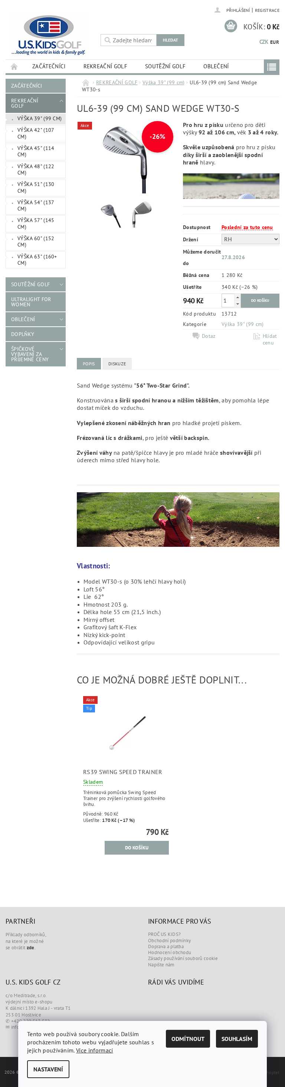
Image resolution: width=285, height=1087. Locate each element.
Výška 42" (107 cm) (35, 133)
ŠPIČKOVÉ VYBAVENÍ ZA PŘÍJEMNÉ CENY (30, 354)
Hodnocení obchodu (169, 952)
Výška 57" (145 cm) (35, 223)
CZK (264, 41)
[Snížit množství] (237, 303)
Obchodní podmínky (169, 940)
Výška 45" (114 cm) (35, 151)
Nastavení (48, 1069)
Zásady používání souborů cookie (183, 958)
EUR (274, 42)
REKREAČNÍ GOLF (105, 66)
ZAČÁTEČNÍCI (49, 66)
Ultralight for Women (31, 302)
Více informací (94, 1050)
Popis (89, 363)
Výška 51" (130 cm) (35, 187)
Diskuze (117, 363)
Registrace (267, 10)
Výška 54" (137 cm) (35, 205)
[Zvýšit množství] (237, 297)
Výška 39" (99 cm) (39, 118)
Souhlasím (237, 1038)
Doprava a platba (166, 946)
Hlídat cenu (270, 339)
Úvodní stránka (14, 66)
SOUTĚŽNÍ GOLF (165, 66)
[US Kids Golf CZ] (51, 35)
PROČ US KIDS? (164, 934)
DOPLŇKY (22, 334)
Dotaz (209, 336)
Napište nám (161, 965)
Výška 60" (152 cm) (35, 241)
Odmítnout (187, 1038)
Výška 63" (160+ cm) (37, 260)
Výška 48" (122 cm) (35, 169)
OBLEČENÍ (216, 66)
